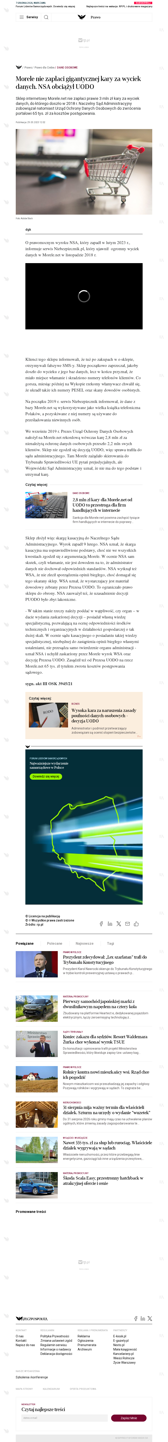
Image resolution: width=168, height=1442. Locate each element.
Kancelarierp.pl (123, 1354)
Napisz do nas (25, 1345)
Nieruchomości (72, 1102)
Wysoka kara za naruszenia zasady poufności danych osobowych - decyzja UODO (104, 716)
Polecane (55, 943)
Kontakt (21, 1340)
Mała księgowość (125, 1349)
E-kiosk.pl (119, 1336)
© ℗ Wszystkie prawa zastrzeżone (49, 920)
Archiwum (85, 1349)
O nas (20, 1336)
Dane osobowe (67, 67)
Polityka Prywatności (54, 1336)
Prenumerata (87, 1345)
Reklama (84, 1336)
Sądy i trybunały (73, 1032)
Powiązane (25, 943)
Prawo (95, 17)
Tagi (110, 943)
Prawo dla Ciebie (44, 67)
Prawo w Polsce (72, 952)
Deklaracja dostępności (56, 1354)
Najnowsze (85, 943)
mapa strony (24, 1389)
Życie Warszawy (124, 1362)
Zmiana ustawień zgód (56, 1340)
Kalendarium (51, 1389)
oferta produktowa (83, 1389)
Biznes (76, 704)
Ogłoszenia (85, 1340)
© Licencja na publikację (42, 916)
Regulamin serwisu (53, 1345)
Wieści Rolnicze (124, 1358)
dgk (28, 229)
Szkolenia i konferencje (32, 1377)
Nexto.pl (118, 1345)
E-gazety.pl (121, 1340)
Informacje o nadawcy (55, 1349)
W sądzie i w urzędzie (75, 1138)
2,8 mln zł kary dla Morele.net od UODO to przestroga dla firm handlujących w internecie (102, 505)
